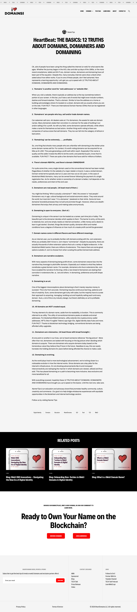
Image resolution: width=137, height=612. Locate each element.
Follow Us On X (110, 573)
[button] (90, 11)
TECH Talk (98, 11)
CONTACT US (122, 11)
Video (73, 587)
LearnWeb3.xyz (111, 584)
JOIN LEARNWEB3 (81, 536)
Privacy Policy (20, 607)
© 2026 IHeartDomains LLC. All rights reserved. (105, 607)
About (114, 11)
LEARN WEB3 (106, 11)
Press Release (76, 584)
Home (82, 11)
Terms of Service (57, 607)
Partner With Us (111, 576)
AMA (72, 573)
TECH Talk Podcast (112, 581)
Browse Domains (56, 536)
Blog (72, 579)
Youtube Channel (111, 579)
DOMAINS (88, 11)
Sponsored (74, 576)
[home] (14, 11)
